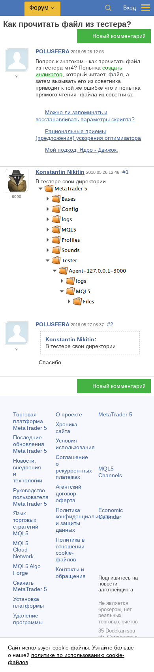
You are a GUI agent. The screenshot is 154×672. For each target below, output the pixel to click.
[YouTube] (103, 567)
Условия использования (75, 443)
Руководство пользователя (31, 497)
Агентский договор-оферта (68, 493)
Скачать (30, 586)
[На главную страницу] (5, 38)
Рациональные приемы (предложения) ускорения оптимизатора (88, 134)
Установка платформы (28, 602)
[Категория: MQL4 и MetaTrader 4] (15, 38)
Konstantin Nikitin (60, 172)
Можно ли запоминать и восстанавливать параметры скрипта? (85, 115)
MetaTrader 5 (115, 414)
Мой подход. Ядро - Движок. (81, 150)
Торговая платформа (30, 421)
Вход (129, 8)
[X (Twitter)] (128, 554)
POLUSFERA (52, 51)
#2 (110, 324)
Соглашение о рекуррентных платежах (74, 467)
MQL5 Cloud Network (23, 550)
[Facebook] (103, 554)
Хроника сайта (66, 427)
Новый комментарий (119, 36)
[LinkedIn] (115, 567)
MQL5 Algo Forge (27, 569)
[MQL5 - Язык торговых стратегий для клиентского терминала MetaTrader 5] (12, 8)
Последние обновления (30, 444)
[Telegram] (115, 554)
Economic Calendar (110, 513)
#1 (125, 172)
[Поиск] (108, 8)
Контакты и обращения (71, 572)
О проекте (69, 414)
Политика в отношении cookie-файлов (70, 549)
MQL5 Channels (110, 471)
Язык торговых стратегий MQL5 (25, 523)
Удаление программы (28, 618)
